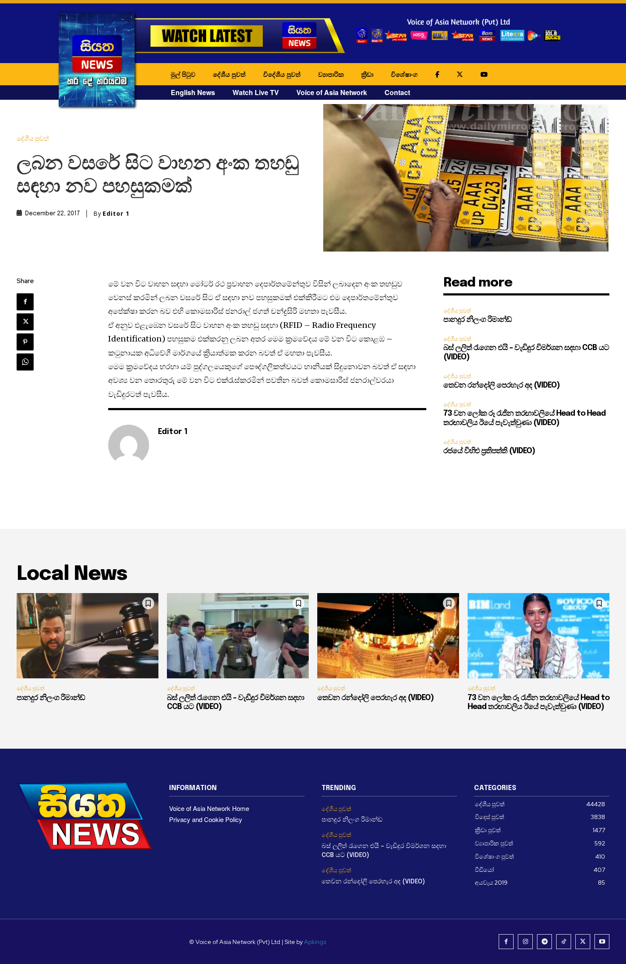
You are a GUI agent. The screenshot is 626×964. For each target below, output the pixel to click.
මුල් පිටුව (183, 74)
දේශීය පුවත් (229, 74)
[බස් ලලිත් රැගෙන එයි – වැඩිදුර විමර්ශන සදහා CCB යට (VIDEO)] (238, 635)
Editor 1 (116, 213)
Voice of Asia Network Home (209, 808)
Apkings (315, 942)
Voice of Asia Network (331, 92)
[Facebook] (25, 301)
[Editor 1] (128, 445)
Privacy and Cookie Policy (205, 819)
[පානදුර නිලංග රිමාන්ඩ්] (87, 635)
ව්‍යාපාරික (331, 74)
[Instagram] (525, 941)
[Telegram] (544, 941)
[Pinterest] (25, 341)
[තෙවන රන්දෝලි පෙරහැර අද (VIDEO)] (388, 635)
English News (193, 92)
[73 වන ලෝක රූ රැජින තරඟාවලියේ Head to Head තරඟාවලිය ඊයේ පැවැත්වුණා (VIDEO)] (538, 635)
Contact (397, 92)
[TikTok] (563, 941)
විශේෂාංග (404, 74)
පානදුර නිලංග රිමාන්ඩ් (477, 320)
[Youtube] (601, 941)
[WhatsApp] (25, 362)
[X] (25, 321)
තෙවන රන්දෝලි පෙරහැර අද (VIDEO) (501, 385)
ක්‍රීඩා (367, 74)
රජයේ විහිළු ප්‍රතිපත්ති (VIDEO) (489, 451)
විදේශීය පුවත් (282, 74)
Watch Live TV (256, 92)
